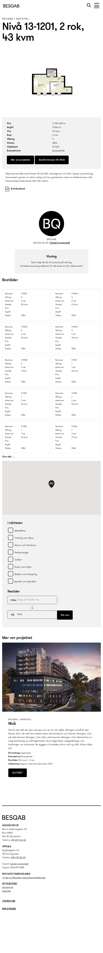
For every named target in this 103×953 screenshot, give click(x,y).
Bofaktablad (18, 189)
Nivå (12, 724)
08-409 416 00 (40, 243)
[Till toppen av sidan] (98, 798)
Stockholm (7, 887)
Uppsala (6, 891)
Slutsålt (17, 773)
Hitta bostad (9, 884)
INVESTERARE (9, 909)
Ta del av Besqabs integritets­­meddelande (23, 878)
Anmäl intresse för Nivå (52, 160)
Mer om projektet (20, 160)
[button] (97, 6)
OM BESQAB (8, 901)
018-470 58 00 (18, 858)
